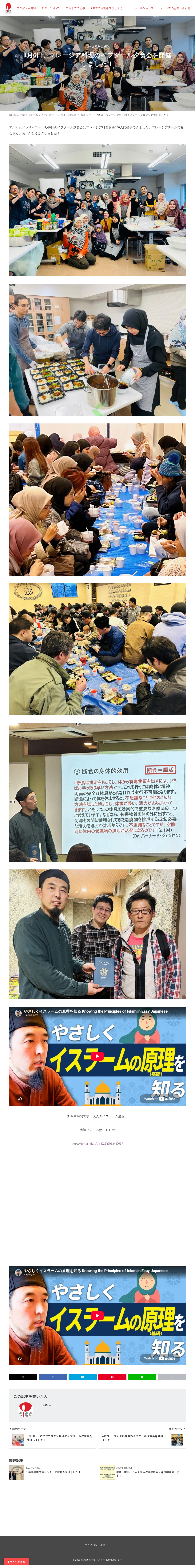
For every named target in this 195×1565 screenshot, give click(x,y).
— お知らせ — (97, 46)
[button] (172, 1377)
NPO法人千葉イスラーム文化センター (101, 1560)
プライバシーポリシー (97, 1545)
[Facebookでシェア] (53, 1377)
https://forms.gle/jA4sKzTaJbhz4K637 (97, 1143)
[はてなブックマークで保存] (83, 1377)
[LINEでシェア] (142, 1377)
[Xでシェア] (23, 1377)
